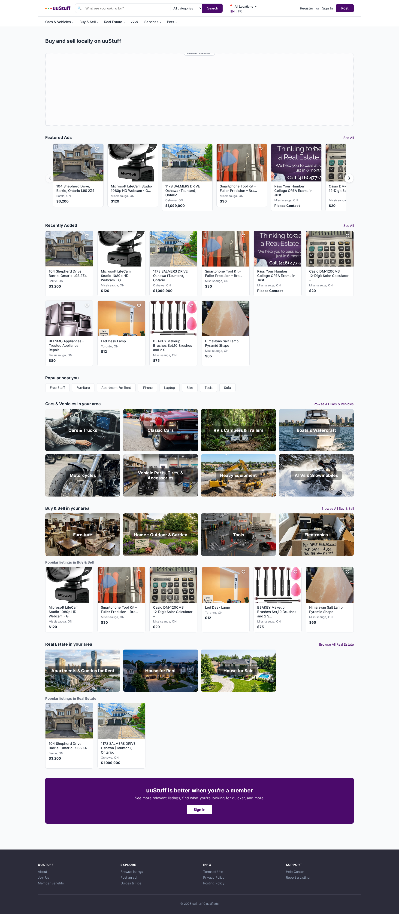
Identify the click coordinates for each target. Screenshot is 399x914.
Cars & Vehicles (59, 22)
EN (232, 11)
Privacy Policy (213, 877)
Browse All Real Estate (336, 644)
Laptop (169, 388)
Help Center (295, 872)
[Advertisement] (199, 90)
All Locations (241, 6)
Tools (208, 388)
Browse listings (132, 872)
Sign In (327, 8)
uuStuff (61, 8)
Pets (172, 22)
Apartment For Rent (116, 388)
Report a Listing (298, 877)
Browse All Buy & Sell (337, 508)
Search (212, 8)
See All (348, 138)
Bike (190, 388)
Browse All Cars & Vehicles (333, 404)
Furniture (83, 388)
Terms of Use (213, 872)
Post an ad (129, 877)
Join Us (43, 877)
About (42, 872)
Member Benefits (51, 883)
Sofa (227, 388)
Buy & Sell (88, 22)
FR (240, 11)
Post (345, 8)
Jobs (135, 21)
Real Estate (114, 22)
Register (306, 8)
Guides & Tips (131, 883)
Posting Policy (213, 883)
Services (152, 22)
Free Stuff (57, 388)
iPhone (147, 388)
